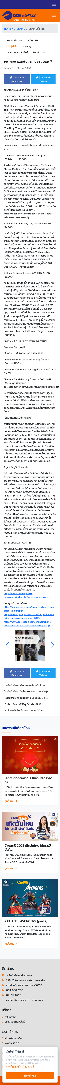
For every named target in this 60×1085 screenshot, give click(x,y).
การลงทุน (27, 46)
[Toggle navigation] (54, 4)
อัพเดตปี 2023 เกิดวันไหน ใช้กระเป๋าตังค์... (28, 847)
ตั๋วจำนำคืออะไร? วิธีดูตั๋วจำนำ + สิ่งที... (23, 704)
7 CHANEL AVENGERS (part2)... (27, 921)
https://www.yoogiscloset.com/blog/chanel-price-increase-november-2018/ (29, 616)
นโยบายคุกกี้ (28, 1066)
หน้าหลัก (8, 29)
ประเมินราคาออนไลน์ (15, 1021)
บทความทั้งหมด (14, 40)
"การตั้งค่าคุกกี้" (13, 1066)
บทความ (21, 29)
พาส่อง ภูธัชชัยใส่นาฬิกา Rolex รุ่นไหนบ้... (25, 710)
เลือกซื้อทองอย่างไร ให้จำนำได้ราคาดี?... (28, 780)
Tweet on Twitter (45, 79)
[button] (53, 645)
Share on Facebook (17, 79)
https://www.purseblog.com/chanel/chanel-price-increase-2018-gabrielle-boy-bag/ (28, 623)
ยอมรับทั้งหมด (30, 1075)
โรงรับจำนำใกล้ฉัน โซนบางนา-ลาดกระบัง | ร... (27, 691)
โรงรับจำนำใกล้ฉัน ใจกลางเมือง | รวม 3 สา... (26, 698)
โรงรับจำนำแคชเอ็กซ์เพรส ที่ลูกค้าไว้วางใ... (25, 685)
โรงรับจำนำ (32, 40)
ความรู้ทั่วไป (12, 46)
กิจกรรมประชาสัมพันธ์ (17, 52)
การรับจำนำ (10, 1017)
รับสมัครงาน (39, 52)
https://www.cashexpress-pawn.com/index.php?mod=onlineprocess (27, 595)
